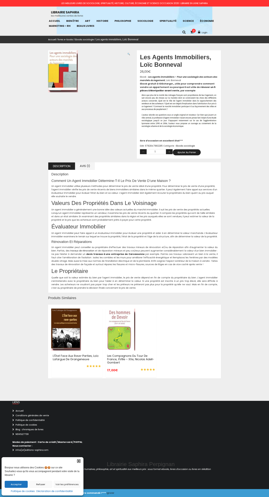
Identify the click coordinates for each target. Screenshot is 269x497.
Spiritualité (168, 21)
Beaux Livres (85, 26)
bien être (72, 21)
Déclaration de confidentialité (54, 491)
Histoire (102, 21)
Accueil (54, 21)
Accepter (16, 484)
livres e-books (65, 39)
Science (188, 21)
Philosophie (123, 21)
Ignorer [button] (110, 493)
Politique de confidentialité (30, 420)
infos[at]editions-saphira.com (32, 450)
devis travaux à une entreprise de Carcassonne (115, 254)
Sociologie (145, 21)
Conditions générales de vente (32, 415)
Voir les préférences (67, 484)
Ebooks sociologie (84, 39)
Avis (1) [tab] (85, 166)
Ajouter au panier (186, 152)
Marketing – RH (60, 26)
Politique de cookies (23, 491)
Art (87, 21)
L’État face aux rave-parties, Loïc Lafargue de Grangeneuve (76, 357)
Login (204, 32)
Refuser (40, 484)
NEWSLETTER (22, 434)
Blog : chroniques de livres (29, 429)
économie (207, 21)
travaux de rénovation (82, 250)
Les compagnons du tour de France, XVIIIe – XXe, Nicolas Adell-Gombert (130, 359)
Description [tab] (61, 166)
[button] (78, 461)
